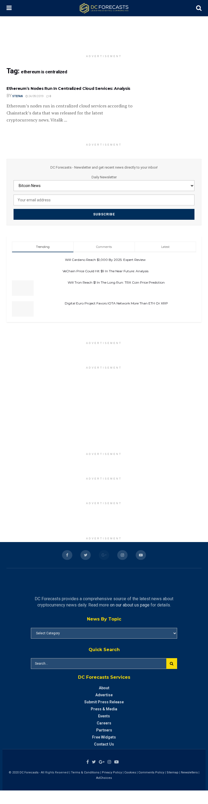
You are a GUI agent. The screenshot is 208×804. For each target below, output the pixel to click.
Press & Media (104, 709)
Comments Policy (151, 772)
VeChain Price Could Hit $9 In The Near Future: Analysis (105, 271)
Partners (104, 730)
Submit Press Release (104, 702)
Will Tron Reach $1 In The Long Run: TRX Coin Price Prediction (116, 282)
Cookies (130, 772)
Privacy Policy (112, 772)
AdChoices (104, 778)
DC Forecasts (29, 772)
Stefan (17, 96)
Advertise (104, 695)
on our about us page (130, 605)
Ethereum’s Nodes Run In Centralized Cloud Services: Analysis (68, 88)
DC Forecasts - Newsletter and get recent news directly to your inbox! (104, 167)
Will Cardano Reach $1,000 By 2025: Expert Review (105, 260)
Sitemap (172, 772)
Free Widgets (104, 737)
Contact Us (104, 744)
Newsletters (189, 772)
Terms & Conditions (85, 772)
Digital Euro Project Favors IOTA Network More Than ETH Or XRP (116, 303)
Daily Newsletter (104, 177)
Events (104, 716)
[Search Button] (171, 663)
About (104, 688)
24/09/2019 (36, 96)
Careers (104, 723)
